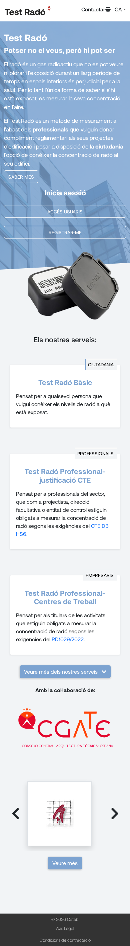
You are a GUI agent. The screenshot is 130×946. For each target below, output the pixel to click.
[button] (115, 9)
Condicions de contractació (65, 940)
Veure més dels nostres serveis (61, 671)
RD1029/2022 (68, 639)
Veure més (65, 863)
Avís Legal (65, 928)
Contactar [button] (93, 9)
